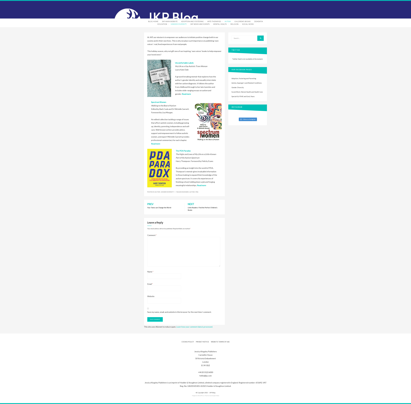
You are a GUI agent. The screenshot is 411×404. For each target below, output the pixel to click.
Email (150, 284)
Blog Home (153, 21)
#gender (185, 192)
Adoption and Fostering (192, 21)
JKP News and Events (200, 24)
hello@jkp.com (206, 375)
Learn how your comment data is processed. (194, 327)
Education (162, 24)
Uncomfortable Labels (184, 63)
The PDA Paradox (183, 151)
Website (150, 296)
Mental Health (220, 24)
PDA (197, 192)
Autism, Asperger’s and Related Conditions (247, 83)
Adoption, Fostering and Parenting (244, 78)
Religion (234, 24)
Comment (152, 235)
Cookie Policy (188, 342)
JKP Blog (212, 393)
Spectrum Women (158, 102)
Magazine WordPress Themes (200, 395)
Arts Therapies (214, 21)
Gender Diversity (179, 24)
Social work (248, 24)
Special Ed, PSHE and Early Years (243, 96)
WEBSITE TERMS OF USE (220, 342)
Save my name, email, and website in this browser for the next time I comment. (179, 312)
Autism (228, 21)
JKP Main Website (170, 21)
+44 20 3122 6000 (205, 372)
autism (192, 192)
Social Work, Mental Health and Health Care (247, 92)
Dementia (258, 21)
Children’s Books (242, 21)
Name (150, 271)
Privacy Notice (202, 342)
